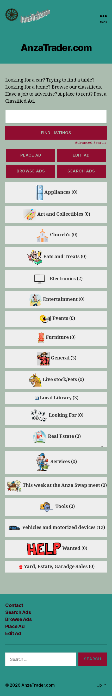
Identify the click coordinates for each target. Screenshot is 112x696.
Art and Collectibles (60, 214)
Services (60, 462)
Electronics (63, 279)
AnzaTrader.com (37, 685)
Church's (60, 235)
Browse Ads (31, 171)
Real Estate (61, 436)
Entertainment (60, 299)
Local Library (56, 398)
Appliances (57, 192)
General (60, 358)
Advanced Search (90, 142)
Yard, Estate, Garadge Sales (56, 567)
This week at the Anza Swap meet (61, 485)
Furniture (57, 337)
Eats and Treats (61, 257)
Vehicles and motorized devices (59, 528)
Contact (14, 605)
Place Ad (30, 155)
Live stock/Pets (60, 380)
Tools (61, 506)
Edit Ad (81, 155)
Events (60, 318)
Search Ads (81, 171)
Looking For (63, 415)
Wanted (71, 548)
